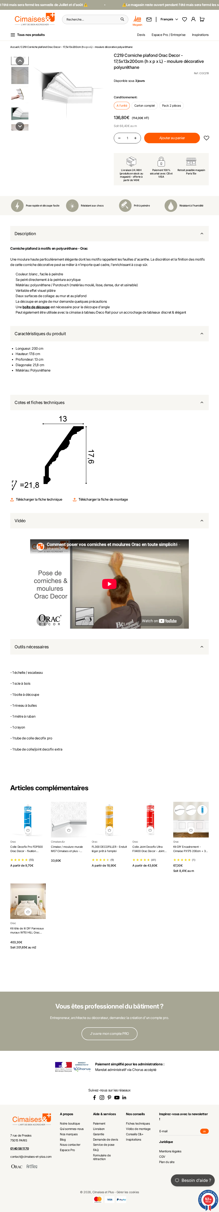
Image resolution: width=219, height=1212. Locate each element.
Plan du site (166, 1162)
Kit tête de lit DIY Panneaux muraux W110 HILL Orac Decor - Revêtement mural (27, 932)
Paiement (99, 1123)
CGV (162, 1156)
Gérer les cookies (128, 1192)
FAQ (96, 1150)
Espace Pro (67, 1150)
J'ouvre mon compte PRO (109, 1033)
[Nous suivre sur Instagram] (102, 1097)
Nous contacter (70, 1144)
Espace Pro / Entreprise (169, 35)
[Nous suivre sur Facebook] (94, 1097)
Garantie (98, 1134)
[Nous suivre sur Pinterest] (109, 1097)
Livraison (99, 1129)
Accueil (14, 47)
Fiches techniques (138, 1123)
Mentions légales (170, 1151)
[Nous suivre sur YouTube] (117, 1097)
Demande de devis (105, 1139)
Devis (141, 35)
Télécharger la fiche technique (39, 499)
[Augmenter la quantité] (135, 138)
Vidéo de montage (138, 1129)
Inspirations (200, 35)
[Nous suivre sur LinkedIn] (124, 1097)
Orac (13, 841)
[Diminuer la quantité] (119, 138)
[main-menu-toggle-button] (31, 35)
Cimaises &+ (58, 841)
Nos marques (69, 1134)
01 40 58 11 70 (19, 1148)
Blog (63, 1139)
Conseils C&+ (134, 1134)
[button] (20, 61)
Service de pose (103, 1144)
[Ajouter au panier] (28, 830)
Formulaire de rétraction (102, 1157)
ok (206, 1132)
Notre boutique (70, 1123)
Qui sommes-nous (72, 1129)
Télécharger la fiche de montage (103, 499)
